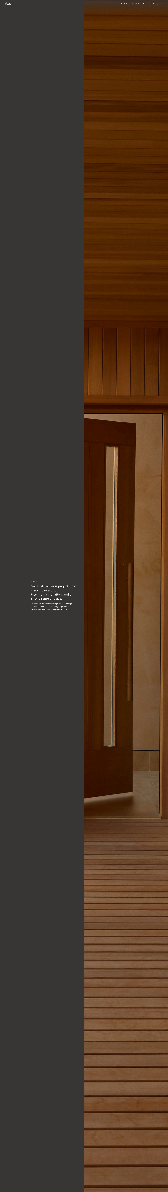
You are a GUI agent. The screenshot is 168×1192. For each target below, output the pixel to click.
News (144, 4)
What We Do (135, 4)
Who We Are (124, 4)
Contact (151, 4)
